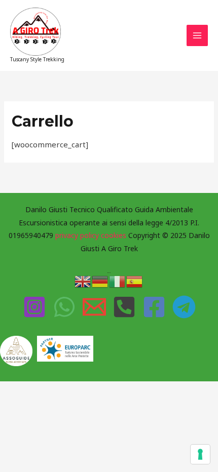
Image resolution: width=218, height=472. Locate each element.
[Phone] (124, 307)
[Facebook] (154, 307)
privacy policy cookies (91, 235)
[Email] (94, 307)
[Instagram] (34, 307)
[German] (100, 281)
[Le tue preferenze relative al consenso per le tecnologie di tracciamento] (200, 454)
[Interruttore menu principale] (197, 36)
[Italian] (117, 281)
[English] (83, 281)
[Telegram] (184, 307)
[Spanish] (134, 281)
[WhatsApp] (64, 307)
